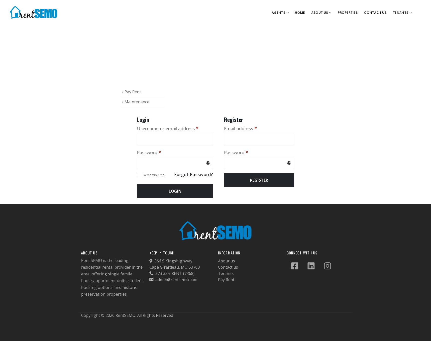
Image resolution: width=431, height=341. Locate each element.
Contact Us (375, 12)
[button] (422, 12)
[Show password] (208, 163)
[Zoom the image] (215, 223)
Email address (249, 128)
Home (300, 12)
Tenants (226, 273)
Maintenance (136, 102)
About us (226, 261)
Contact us (228, 267)
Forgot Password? (193, 174)
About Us (319, 12)
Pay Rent (132, 92)
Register (259, 180)
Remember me (153, 175)
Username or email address (175, 128)
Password (158, 152)
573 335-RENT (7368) (174, 273)
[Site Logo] (34, 12)
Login (175, 191)
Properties (348, 12)
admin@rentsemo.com (175, 279)
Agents (278, 12)
